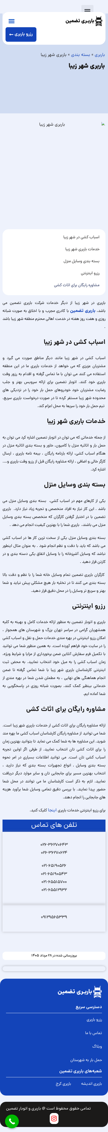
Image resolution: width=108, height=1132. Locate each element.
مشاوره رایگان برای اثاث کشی (76, 285)
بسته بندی (80, 55)
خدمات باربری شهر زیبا (82, 249)
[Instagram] (54, 1118)
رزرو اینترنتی (90, 273)
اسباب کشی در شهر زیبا (81, 237)
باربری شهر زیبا (87, 66)
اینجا (52, 810)
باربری (100, 55)
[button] (87, 11)
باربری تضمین (82, 311)
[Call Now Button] (12, 1121)
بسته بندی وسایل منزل (81, 261)
